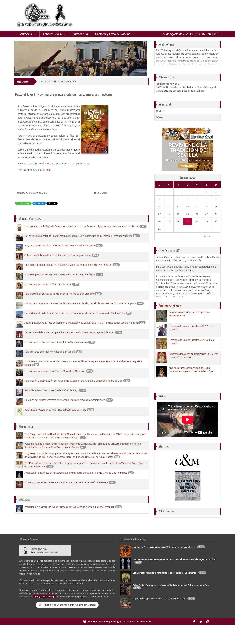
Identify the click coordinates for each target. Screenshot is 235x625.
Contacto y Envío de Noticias (112, 34)
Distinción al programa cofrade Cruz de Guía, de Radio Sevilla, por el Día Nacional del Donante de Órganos (80, 303)
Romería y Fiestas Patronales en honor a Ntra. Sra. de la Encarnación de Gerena (66, 482)
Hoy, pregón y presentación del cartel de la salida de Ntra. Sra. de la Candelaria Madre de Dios (73, 380)
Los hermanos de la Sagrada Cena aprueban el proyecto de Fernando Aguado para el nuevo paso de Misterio (81, 226)
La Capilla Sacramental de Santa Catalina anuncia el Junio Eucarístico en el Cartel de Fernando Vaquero (78, 235)
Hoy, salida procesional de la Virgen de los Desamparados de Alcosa (59, 245)
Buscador (78, 34)
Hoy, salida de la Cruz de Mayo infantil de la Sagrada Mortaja (56, 342)
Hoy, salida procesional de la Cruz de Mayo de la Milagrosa (54, 371)
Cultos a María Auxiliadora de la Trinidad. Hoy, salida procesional (57, 255)
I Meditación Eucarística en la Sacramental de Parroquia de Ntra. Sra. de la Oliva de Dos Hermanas (75, 472)
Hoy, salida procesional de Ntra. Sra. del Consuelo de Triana (55, 409)
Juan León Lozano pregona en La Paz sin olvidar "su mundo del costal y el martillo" (68, 264)
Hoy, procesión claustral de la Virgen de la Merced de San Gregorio (59, 293)
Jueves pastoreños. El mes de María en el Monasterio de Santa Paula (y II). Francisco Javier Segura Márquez (81, 322)
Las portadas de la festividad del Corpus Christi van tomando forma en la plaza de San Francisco (74, 313)
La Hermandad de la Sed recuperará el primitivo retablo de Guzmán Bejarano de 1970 (69, 332)
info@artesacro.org (44, 596)
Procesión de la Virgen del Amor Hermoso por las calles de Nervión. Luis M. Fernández (69, 506)
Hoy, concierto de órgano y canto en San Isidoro (49, 351)
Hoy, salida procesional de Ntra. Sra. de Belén (48, 284)
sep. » (206, 236)
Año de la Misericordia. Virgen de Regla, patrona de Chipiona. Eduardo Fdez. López (191, 369)
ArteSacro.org (102, 621)
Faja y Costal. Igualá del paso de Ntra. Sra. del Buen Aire (163, 598)
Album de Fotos (169, 306)
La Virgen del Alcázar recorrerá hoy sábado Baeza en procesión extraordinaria (64, 400)
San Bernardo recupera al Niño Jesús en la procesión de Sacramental (169, 572)
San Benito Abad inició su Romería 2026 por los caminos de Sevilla (168, 547)
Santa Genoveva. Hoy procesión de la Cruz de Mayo (51, 390)
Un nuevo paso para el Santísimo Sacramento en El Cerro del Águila (59, 274)
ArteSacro (26, 34)
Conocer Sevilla (52, 34)
